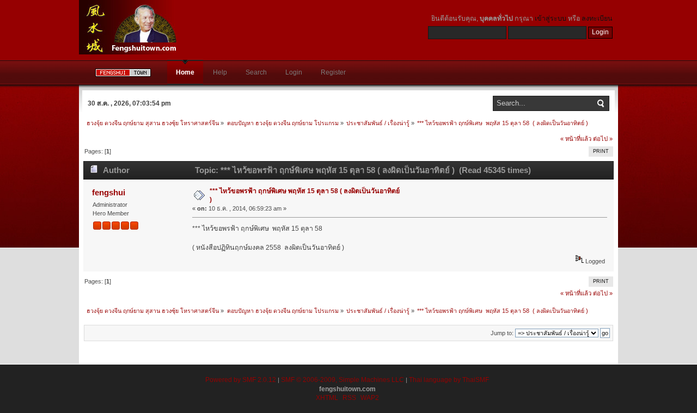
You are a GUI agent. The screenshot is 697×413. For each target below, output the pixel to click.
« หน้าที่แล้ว (575, 138)
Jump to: (502, 333)
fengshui (108, 192)
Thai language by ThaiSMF (449, 380)
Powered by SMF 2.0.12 (240, 380)
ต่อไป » (603, 138)
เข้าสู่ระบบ (550, 18)
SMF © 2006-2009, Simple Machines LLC (342, 380)
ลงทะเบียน (597, 18)
